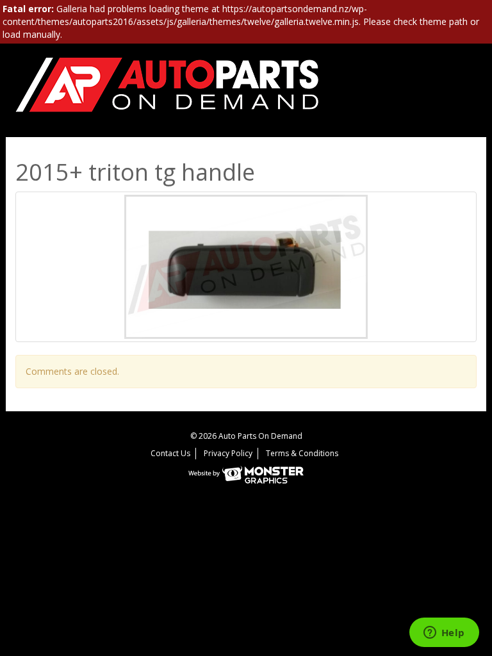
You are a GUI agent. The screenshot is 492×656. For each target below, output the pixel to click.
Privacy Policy (228, 453)
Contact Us (170, 453)
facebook (464, 90)
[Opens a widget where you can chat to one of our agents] (444, 634)
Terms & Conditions (302, 453)
